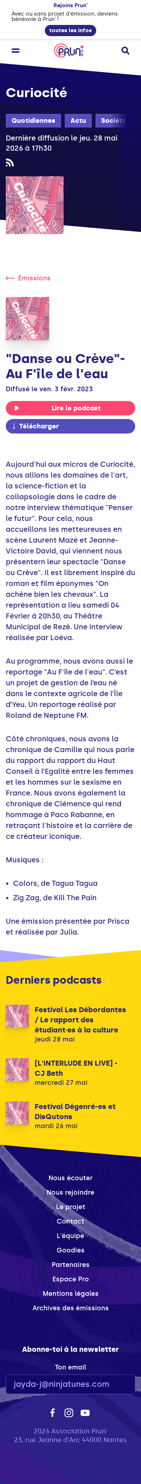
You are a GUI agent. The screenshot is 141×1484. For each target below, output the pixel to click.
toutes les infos (70, 30)
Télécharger (39, 426)
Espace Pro (70, 1279)
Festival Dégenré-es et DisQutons (75, 1111)
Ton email (70, 1367)
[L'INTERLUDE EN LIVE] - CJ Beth (76, 1068)
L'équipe (70, 1236)
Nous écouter (70, 1178)
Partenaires (71, 1265)
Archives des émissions (71, 1308)
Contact (70, 1221)
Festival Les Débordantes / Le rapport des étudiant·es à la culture (80, 1019)
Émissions (34, 278)
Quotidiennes (33, 121)
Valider (110, 1384)
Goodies (71, 1250)
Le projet (70, 1207)
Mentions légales (71, 1294)
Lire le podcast (76, 408)
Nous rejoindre (70, 1192)
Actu (78, 121)
